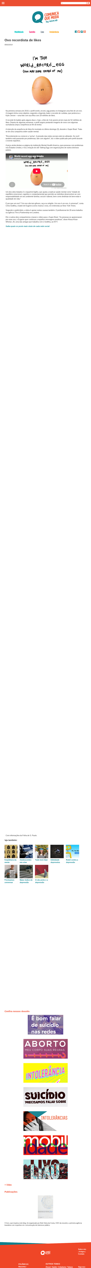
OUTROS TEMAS (53, 1264)
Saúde (54, 1267)
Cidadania (62, 1267)
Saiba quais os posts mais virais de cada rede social (27, 226)
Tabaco (70, 1267)
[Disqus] (44, 914)
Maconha (22, 1267)
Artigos (82, 1251)
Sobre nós (82, 1249)
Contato (81, 1254)
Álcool (48, 1267)
